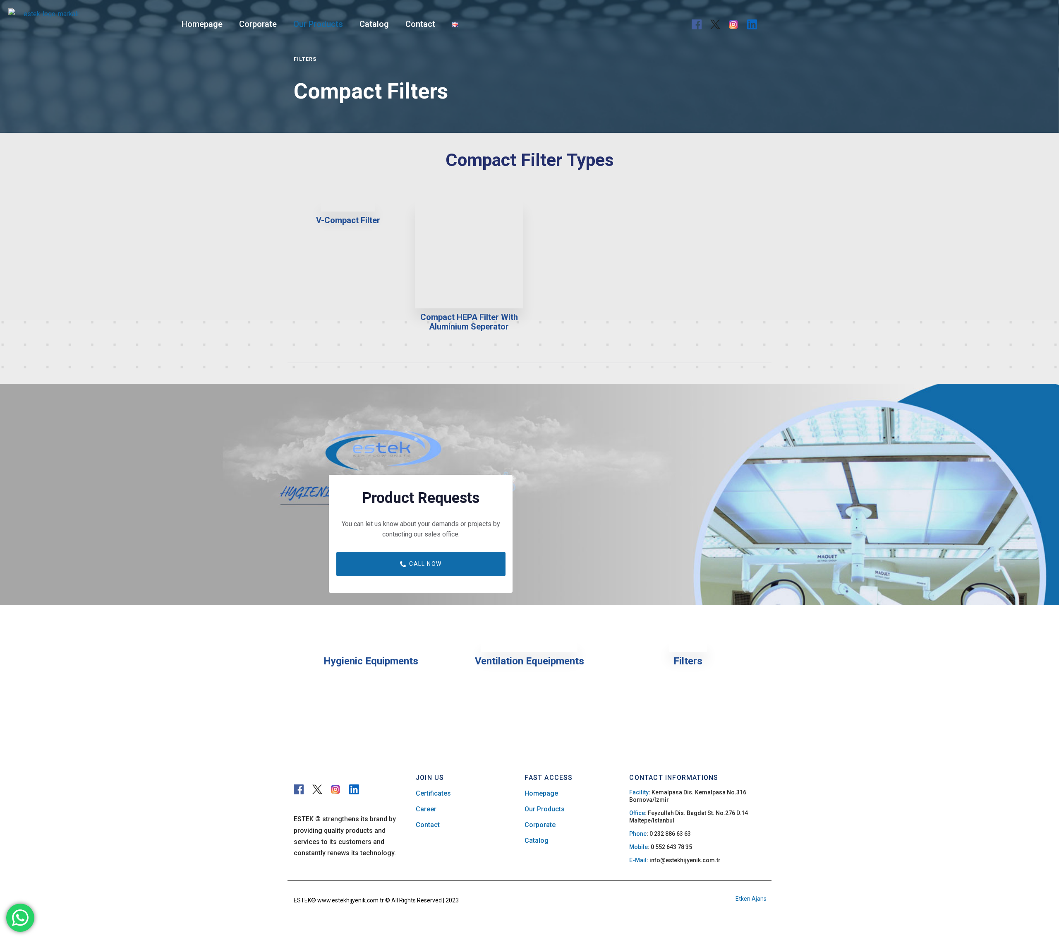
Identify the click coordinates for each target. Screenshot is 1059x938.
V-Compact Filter (348, 220)
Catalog (374, 24)
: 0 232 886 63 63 (660, 833)
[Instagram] (733, 24)
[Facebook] (697, 24)
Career (426, 809)
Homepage (202, 24)
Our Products (318, 24)
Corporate (258, 24)
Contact (420, 24)
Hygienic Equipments (370, 661)
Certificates (433, 793)
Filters (687, 661)
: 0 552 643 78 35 (660, 847)
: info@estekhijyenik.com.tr (675, 860)
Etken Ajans (751, 898)
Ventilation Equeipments (529, 661)
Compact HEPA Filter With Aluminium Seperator (469, 322)
